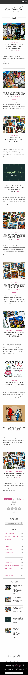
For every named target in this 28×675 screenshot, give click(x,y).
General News (14, 183)
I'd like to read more (18, 672)
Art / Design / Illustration (11, 536)
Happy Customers (9, 552)
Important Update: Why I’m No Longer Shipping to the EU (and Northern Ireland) (14, 188)
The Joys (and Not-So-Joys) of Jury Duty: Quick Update (14, 428)
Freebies (7, 546)
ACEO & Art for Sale (10, 330)
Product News (8, 562)
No (11, 672)
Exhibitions (8, 539)
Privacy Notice (18, 665)
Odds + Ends (8, 559)
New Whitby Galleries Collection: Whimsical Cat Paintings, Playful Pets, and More (14, 286)
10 (23, 499)
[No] (26, 668)
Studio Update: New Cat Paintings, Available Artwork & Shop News (14, 94)
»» (15, 501)
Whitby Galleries (14, 42)
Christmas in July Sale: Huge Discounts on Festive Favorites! (14, 383)
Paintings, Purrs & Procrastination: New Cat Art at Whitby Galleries (14, 139)
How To (7, 555)
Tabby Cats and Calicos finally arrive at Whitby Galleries (14, 474)
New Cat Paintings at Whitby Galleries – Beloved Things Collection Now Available (14, 46)
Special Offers (14, 380)
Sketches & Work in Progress (12, 565)
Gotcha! (7, 672)
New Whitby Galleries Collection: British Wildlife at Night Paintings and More (14, 334)
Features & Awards (9, 543)
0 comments (17, 50)
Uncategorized (8, 572)
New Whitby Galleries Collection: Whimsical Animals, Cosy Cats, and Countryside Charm (14, 236)
